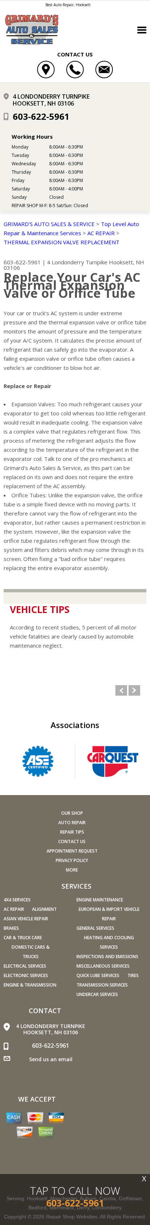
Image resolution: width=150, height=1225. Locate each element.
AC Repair (14, 909)
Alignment (44, 909)
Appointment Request (72, 851)
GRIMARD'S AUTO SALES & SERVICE (49, 224)
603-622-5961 (41, 116)
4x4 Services (17, 900)
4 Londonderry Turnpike (77, 262)
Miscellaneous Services (103, 966)
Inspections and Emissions (107, 956)
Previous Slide (121, 690)
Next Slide (134, 690)
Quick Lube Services (97, 975)
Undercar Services (97, 994)
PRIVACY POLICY (72, 860)
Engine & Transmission (30, 985)
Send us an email (50, 1059)
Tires (133, 975)
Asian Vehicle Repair (26, 919)
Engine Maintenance (99, 900)
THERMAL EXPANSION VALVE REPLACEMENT (61, 242)
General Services (95, 928)
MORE (72, 870)
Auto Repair (72, 822)
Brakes (11, 928)
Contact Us (72, 841)
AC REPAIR (101, 233)
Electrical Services (25, 966)
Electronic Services (26, 975)
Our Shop (72, 813)
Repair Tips (72, 832)
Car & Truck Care (23, 937)
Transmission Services (102, 985)
